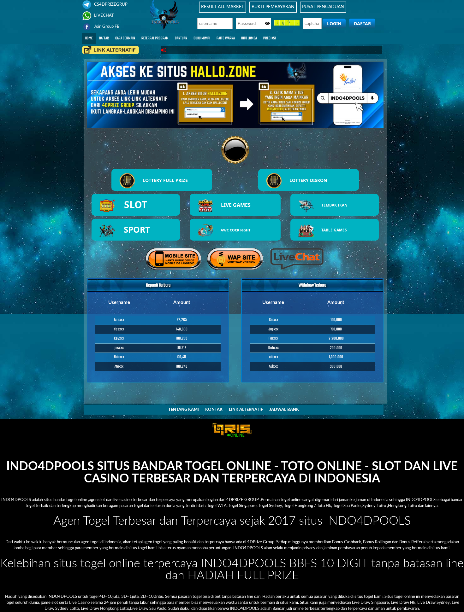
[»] (110, 50)
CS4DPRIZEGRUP (110, 4)
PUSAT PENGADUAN (323, 7)
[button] (334, 23)
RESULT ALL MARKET (222, 7)
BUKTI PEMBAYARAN (273, 7)
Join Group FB (106, 26)
